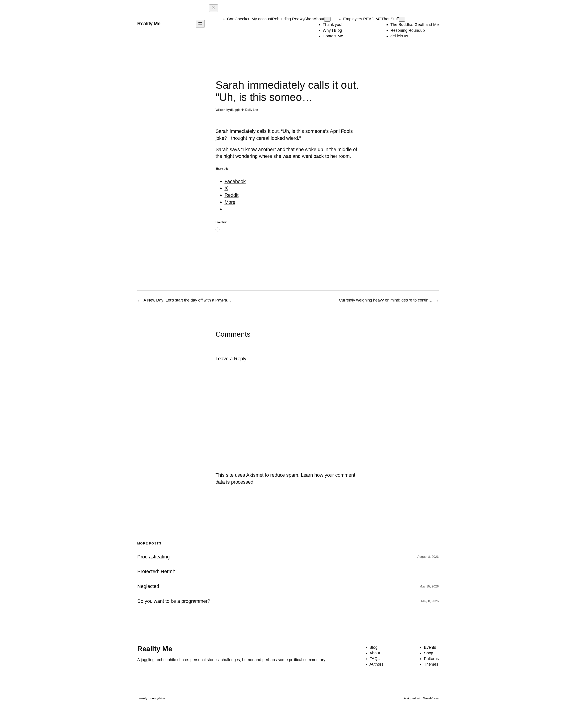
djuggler (235, 109)
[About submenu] (327, 19)
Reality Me (148, 23)
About (319, 19)
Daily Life (251, 109)
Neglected (148, 586)
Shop (309, 19)
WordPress (431, 698)
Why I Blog (332, 30)
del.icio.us (399, 36)
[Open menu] (200, 23)
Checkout (243, 19)
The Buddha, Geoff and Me (414, 24)
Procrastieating (153, 557)
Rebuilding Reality (288, 19)
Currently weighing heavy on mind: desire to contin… (385, 300)
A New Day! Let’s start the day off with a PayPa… (187, 300)
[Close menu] (213, 8)
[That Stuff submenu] (402, 19)
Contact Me (333, 36)
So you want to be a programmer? (173, 601)
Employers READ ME (362, 19)
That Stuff (390, 19)
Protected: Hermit (156, 571)
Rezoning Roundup (407, 30)
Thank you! (332, 24)
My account (262, 19)
